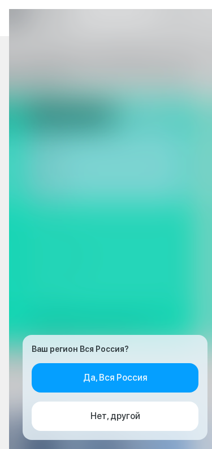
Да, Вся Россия (115, 377)
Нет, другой (115, 416)
